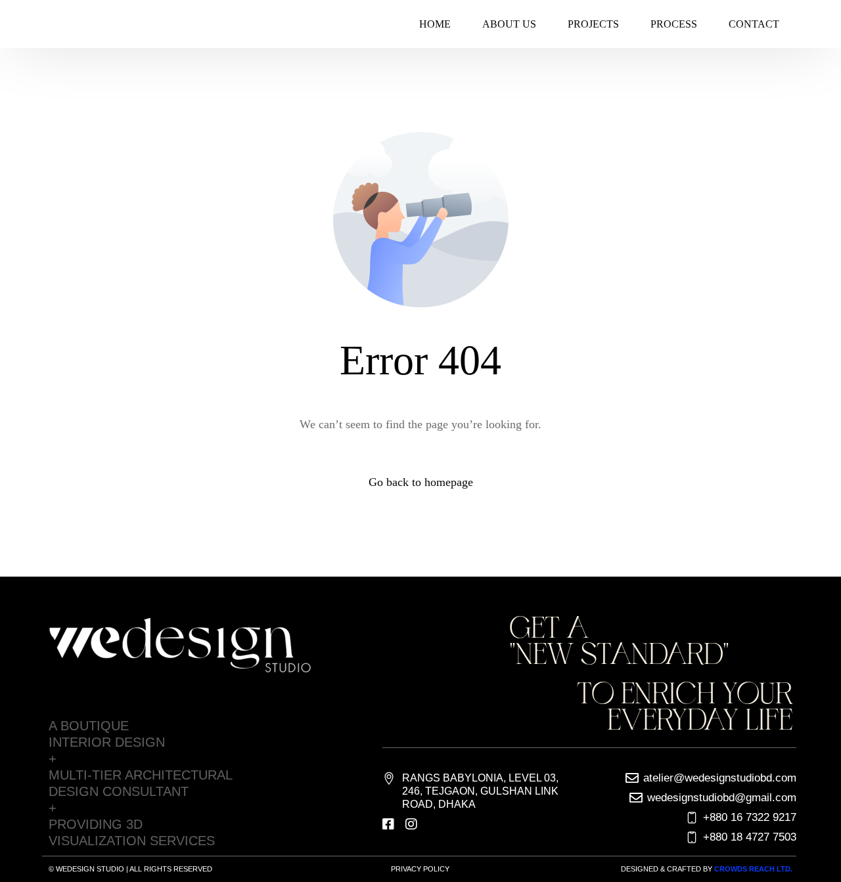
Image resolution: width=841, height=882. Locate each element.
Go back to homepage (421, 482)
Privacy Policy (420, 869)
